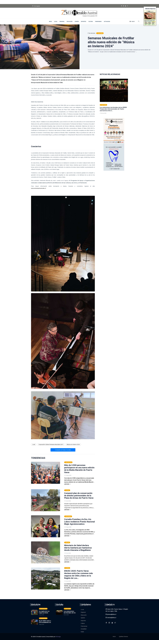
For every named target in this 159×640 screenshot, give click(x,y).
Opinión (77, 21)
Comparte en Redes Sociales (63, 450)
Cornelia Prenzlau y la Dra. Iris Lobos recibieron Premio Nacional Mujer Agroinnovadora (79, 521)
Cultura (90, 21)
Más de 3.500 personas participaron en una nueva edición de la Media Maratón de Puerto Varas (79, 468)
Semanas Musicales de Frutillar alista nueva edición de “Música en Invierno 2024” (111, 42)
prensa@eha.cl (111, 614)
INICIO (50, 21)
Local (55, 21)
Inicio (114, 636)
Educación (69, 21)
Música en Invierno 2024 (73, 444)
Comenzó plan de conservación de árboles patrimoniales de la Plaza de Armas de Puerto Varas (78, 495)
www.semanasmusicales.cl (38, 188)
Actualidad (107, 21)
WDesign (58, 636)
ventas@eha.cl (111, 617)
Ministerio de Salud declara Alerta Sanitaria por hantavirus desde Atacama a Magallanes (78, 547)
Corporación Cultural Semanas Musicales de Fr (51, 444)
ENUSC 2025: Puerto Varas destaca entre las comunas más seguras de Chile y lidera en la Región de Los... (78, 574)
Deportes (83, 21)
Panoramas (98, 21)
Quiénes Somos (123, 636)
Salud (82, 631)
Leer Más (66, 484)
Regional (62, 21)
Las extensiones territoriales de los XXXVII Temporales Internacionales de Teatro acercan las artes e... (113, 109)
